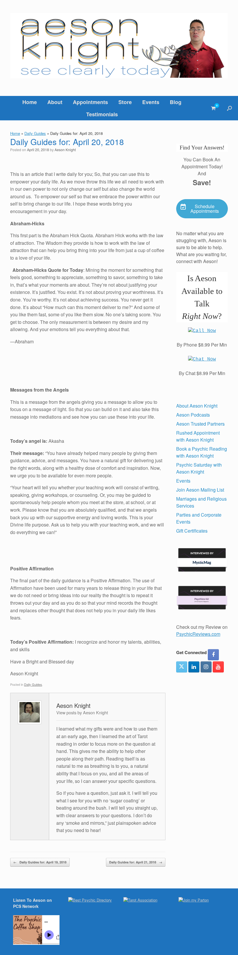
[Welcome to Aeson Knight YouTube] (218, 666)
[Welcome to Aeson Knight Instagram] (206, 666)
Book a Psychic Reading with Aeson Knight (201, 452)
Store (125, 102)
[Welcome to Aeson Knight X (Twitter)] (181, 666)
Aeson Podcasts (193, 414)
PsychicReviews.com (198, 634)
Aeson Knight (65, 149)
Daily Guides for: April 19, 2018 (39, 862)
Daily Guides (35, 133)
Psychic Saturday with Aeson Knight (199, 468)
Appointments (90, 102)
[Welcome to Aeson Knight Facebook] (213, 654)
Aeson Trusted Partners (200, 423)
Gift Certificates (192, 530)
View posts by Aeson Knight (82, 712)
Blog (175, 102)
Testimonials (102, 114)
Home (29, 102)
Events (150, 102)
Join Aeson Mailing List (200, 489)
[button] (229, 108)
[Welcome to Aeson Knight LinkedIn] (193, 666)
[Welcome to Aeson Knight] (119, 45)
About (54, 102)
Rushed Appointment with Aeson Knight (198, 436)
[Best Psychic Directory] (90, 900)
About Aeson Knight (196, 405)
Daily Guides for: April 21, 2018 (135, 862)
